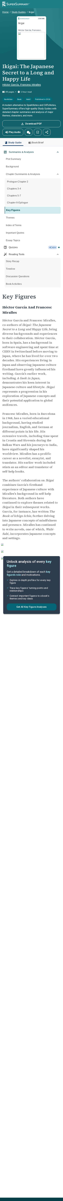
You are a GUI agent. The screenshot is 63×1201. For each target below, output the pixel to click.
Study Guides (19, 12)
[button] (28, 132)
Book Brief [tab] (38, 142)
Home (5, 12)
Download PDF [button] (33, 123)
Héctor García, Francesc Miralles (21, 84)
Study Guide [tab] (14, 142)
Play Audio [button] (15, 132)
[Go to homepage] (16, 4)
